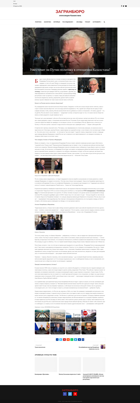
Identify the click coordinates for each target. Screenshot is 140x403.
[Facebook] (65, 394)
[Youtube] (75, 394)
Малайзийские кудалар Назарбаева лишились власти (89, 348)
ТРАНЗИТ (87, 22)
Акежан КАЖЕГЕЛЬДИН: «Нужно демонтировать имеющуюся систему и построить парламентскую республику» (93, 376)
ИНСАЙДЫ (79, 22)
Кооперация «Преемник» (42, 374)
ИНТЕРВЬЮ (56, 22)
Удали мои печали (40, 347)
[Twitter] (70, 394)
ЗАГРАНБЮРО (70, 12)
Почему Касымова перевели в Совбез (70, 374)
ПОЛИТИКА (38, 22)
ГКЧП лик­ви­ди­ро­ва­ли (89, 190)
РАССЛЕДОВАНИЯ (67, 22)
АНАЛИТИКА (47, 22)
